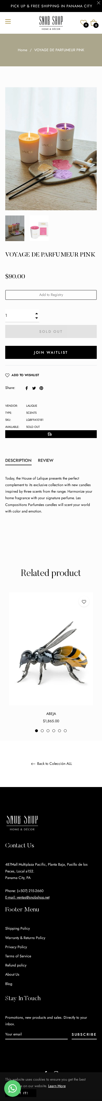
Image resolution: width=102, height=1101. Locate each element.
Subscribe (84, 1034)
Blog (8, 983)
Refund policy (15, 965)
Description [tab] (18, 460)
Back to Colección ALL (54, 763)
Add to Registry (51, 294)
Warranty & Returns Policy (25, 937)
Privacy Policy (16, 946)
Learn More (57, 1085)
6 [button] (65, 730)
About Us (12, 974)
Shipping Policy (17, 928)
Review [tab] (46, 460)
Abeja (51, 713)
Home (22, 50)
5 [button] (59, 730)
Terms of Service (18, 956)
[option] (51, 662)
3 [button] (48, 730)
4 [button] (53, 730)
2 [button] (42, 730)
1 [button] (36, 730)
